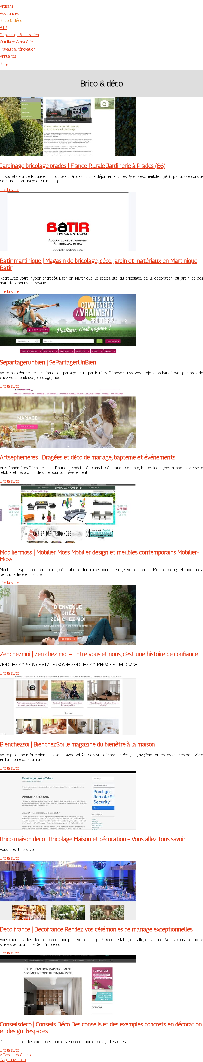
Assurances (9, 13)
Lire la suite (9, 189)
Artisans (6, 6)
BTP (3, 27)
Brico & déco (11, 20)
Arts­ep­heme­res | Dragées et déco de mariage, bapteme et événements (87, 457)
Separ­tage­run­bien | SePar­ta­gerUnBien (48, 362)
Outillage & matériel (17, 42)
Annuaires (8, 56)
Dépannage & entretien (19, 35)
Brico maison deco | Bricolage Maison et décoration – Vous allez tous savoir (93, 838)
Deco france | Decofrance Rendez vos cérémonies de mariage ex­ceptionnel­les (96, 929)
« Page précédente (16, 1055)
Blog (4, 63)
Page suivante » (13, 1059)
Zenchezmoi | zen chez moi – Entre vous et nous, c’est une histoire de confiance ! (100, 653)
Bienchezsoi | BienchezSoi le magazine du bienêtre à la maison (77, 744)
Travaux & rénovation (17, 49)
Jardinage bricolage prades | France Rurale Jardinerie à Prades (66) (83, 165)
